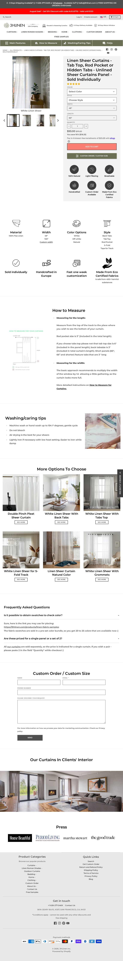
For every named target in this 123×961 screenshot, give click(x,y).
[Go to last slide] (4, 120)
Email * (66, 678)
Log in (79, 17)
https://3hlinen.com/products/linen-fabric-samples (31, 627)
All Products (15, 50)
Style (69, 95)
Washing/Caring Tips (79, 43)
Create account (90, 17)
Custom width (46, 242)
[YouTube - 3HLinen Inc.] (108, 53)
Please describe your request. (31, 698)
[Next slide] (58, 120)
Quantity (71, 122)
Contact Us (70, 905)
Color (69, 87)
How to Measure (48, 43)
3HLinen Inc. (65, 949)
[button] (74, 84)
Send (30, 738)
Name (19, 678)
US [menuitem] (105, 17)
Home (5, 50)
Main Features (17, 43)
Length (70, 113)
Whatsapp (57, 3)
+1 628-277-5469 (42, 3)
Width (69, 104)
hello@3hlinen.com (87, 3)
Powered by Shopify (61, 951)
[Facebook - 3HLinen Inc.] (107, 49)
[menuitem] (13, 120)
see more (21, 522)
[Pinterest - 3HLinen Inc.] (116, 49)
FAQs (109, 43)
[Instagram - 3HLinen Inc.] (111, 49)
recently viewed (120, 484)
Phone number (24, 688)
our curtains (14, 646)
